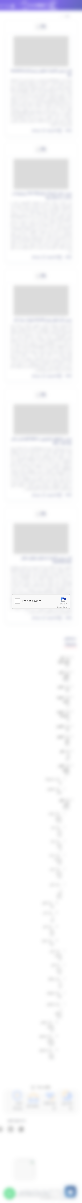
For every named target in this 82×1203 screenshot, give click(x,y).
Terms (65, 607)
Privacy (59, 607)
